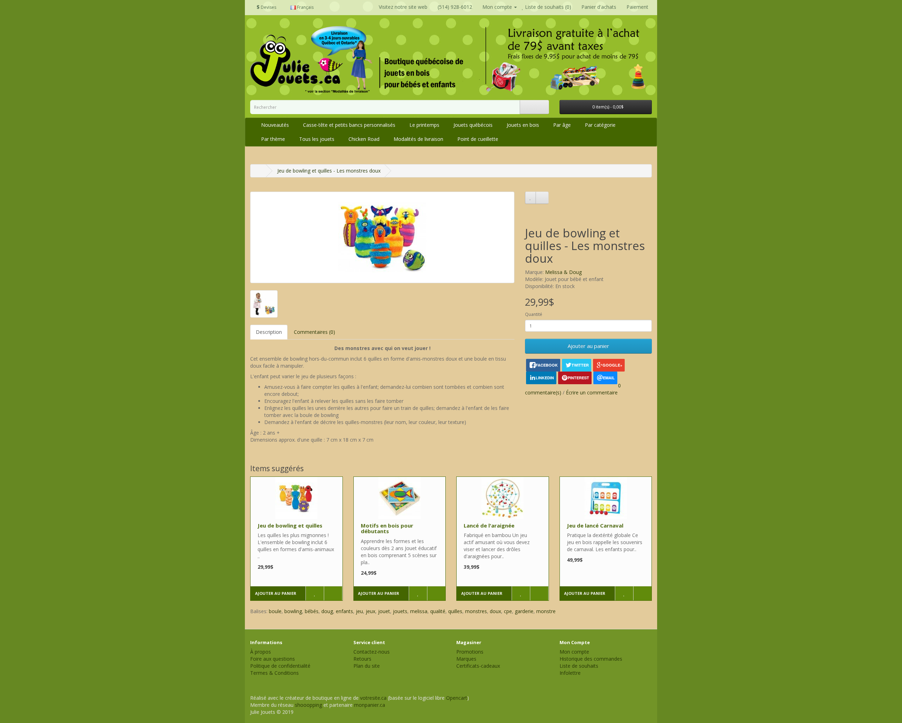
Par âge (562, 124)
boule (275, 611)
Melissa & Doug (563, 272)
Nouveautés (275, 124)
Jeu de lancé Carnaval (595, 525)
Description (269, 332)
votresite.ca (373, 697)
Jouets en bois (523, 124)
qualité (437, 611)
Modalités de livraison (418, 139)
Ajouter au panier (588, 345)
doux (495, 611)
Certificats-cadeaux (478, 665)
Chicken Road (363, 139)
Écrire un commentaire (592, 392)
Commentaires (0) (314, 332)
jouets (400, 611)
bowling (293, 611)
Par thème (273, 139)
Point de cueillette (477, 139)
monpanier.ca (369, 705)
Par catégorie (600, 124)
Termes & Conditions (274, 672)
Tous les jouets (316, 139)
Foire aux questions (272, 658)
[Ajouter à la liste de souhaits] (530, 198)
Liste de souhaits (579, 665)
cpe (508, 611)
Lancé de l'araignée (489, 525)
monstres (476, 611)
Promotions (469, 651)
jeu (359, 611)
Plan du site (366, 665)
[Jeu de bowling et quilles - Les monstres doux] (382, 237)
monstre (546, 611)
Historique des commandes (591, 658)
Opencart (456, 697)
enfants (344, 611)
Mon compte (574, 651)
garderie (524, 611)
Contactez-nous (371, 651)
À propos (260, 651)
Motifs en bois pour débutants (387, 528)
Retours (362, 658)
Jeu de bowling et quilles (290, 525)
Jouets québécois (473, 124)
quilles (455, 611)
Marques (466, 658)
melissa (418, 611)
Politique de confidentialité (280, 665)
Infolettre (570, 672)
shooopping (308, 705)
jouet (384, 611)
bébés (312, 611)
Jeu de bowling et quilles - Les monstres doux (329, 170)
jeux (370, 611)
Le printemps (424, 124)
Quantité (533, 314)
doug (327, 611)
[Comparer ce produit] (542, 198)
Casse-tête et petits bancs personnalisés (349, 124)
